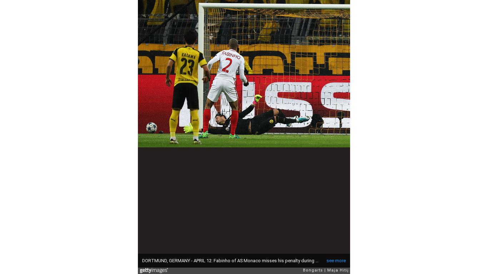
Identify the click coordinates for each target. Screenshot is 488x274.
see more (336, 260)
